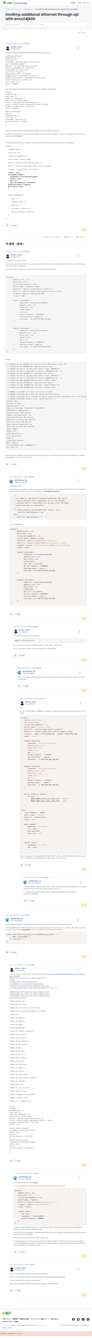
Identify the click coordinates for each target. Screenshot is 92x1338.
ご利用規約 (13, 1325)
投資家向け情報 (24, 1319)
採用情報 (15, 1319)
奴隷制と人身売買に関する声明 (29, 1325)
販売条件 (19, 1325)
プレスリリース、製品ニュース (39, 1319)
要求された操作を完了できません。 (13, 1334)
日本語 (73, 3)
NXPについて (7, 1319)
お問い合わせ (54, 1319)
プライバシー (6, 1325)
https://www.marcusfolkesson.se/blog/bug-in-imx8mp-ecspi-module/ (47, 975)
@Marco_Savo (16, 486)
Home (7, 9)
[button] (78, 48)
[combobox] (54, 24)
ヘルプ (79, 3)
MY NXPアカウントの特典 (10, 1322)
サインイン (86, 3)
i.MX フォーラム (17, 9)
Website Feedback (8, 1327)
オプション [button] (81, 33)
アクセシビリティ (42, 1325)
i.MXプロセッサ (28, 9)
